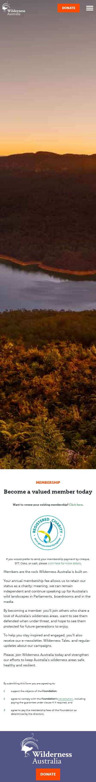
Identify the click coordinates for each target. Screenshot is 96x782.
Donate (68, 8)
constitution (65, 698)
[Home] (13, 8)
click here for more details (64, 563)
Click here (76, 504)
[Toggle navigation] (89, 8)
